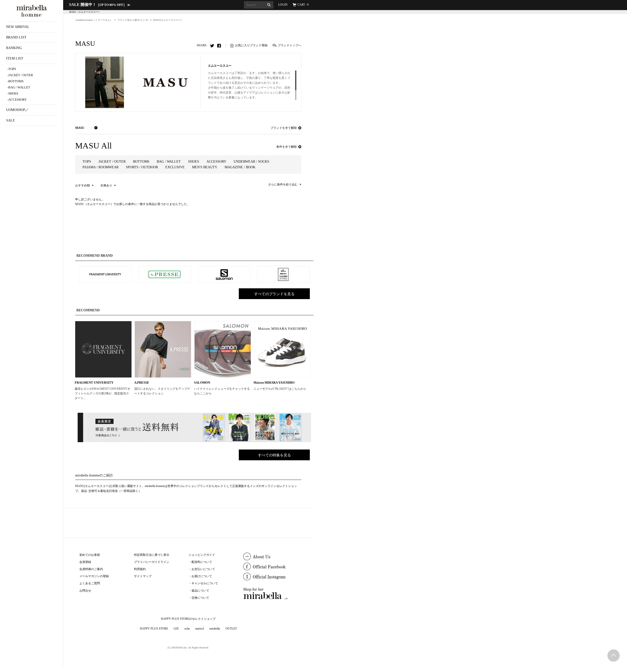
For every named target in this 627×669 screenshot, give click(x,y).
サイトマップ (143, 576)
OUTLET (231, 628)
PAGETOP (613, 655)
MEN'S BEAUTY (204, 167)
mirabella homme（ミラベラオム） (94, 20)
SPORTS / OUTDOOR (142, 167)
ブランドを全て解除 (283, 128)
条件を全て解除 (286, 146)
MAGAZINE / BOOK (240, 167)
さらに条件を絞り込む (283, 184)
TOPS (12, 69)
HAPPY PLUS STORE (154, 628)
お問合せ (85, 590)
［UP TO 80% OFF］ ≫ (99, 5)
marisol (199, 628)
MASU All (93, 145)
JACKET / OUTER (20, 75)
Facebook (220, 46)
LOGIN (283, 4)
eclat (187, 628)
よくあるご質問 (89, 583)
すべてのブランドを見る (274, 294)
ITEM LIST (14, 58)
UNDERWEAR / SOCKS (251, 161)
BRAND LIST (16, 37)
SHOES (13, 93)
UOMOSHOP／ (17, 110)
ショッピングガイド (202, 555)
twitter (213, 46)
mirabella (214, 628)
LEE (176, 628)
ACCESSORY (17, 99)
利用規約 (140, 569)
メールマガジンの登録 (94, 576)
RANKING (14, 48)
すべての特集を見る (274, 455)
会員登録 (85, 562)
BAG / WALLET (19, 87)
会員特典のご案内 (91, 569)
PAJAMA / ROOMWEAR (101, 167)
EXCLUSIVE (175, 167)
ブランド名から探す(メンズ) (132, 20)
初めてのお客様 (89, 555)
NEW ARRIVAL (17, 27)
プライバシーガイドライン (151, 562)
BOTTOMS (16, 81)
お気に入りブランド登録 (251, 45)
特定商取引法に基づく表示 (151, 555)
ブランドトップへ (289, 45)
